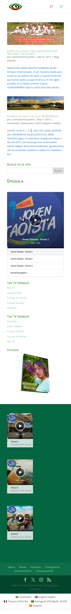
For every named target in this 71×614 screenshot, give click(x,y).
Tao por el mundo (17, 297)
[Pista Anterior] (23, 220)
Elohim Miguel (43, 123)
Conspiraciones (44, 570)
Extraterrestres (23, 570)
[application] (35, 220)
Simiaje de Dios (15, 302)
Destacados (27, 123)
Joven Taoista (14, 292)
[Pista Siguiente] (48, 220)
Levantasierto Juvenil (23, 56)
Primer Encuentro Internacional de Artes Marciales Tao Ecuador (32, 52)
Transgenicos (52, 567)
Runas (22, 567)
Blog (56, 56)
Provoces (36, 567)
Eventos (11, 60)
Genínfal (12, 308)
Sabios (11, 567)
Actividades (13, 123)
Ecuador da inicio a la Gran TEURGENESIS (32, 116)
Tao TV (10, 287)
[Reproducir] (36, 220)
